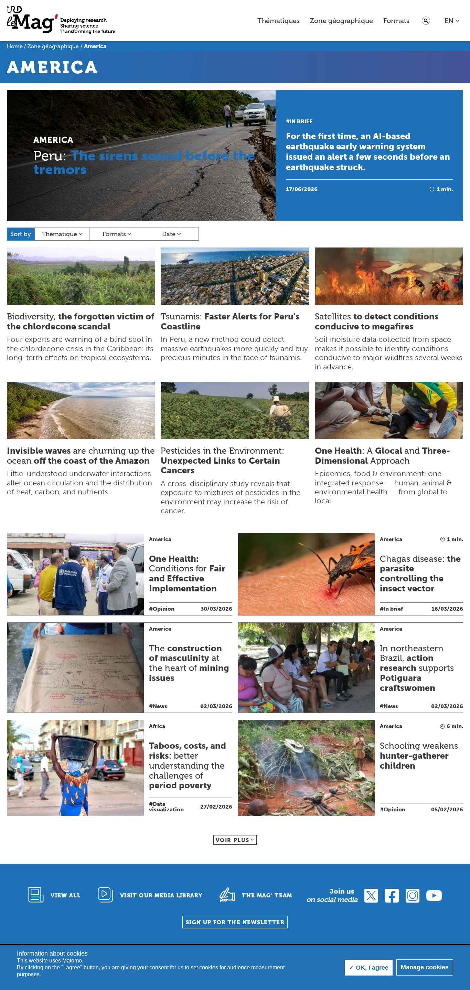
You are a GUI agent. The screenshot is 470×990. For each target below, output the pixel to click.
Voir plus (232, 840)
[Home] (61, 21)
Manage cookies (425, 967)
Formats (396, 21)
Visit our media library (161, 895)
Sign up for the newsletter (235, 922)
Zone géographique (341, 21)
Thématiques (278, 21)
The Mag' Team (267, 895)
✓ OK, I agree (368, 967)
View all (66, 895)
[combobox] (452, 20)
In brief (301, 121)
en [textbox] (449, 21)
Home (15, 46)
